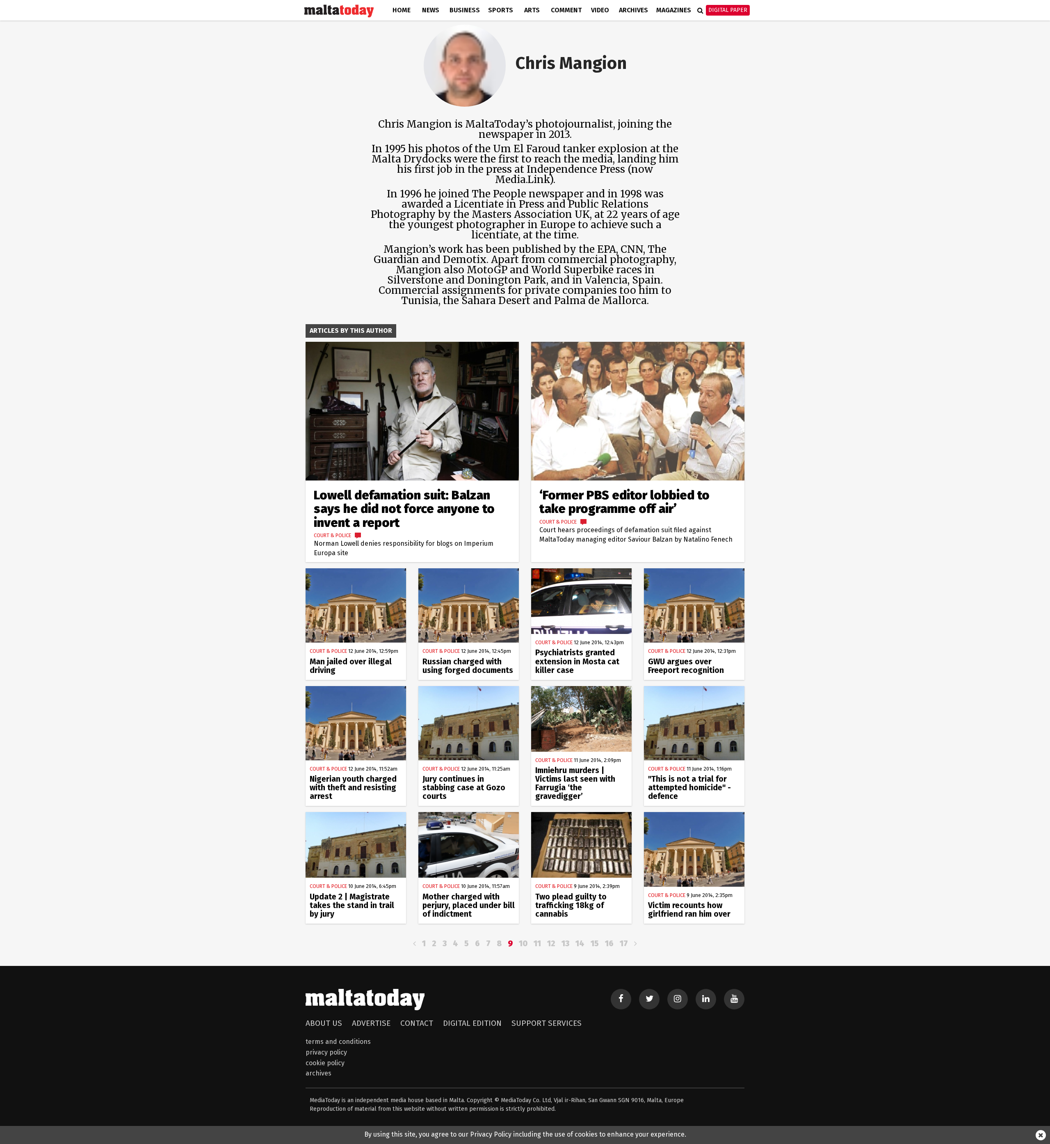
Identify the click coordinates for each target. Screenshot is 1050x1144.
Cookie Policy (325, 1063)
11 (537, 943)
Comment (566, 10)
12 (551, 943)
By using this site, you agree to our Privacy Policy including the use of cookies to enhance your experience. (525, 1134)
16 (609, 943)
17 (624, 943)
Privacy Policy (326, 1052)
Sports (500, 10)
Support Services (546, 1023)
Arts (532, 10)
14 (579, 943)
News (430, 10)
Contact (416, 1023)
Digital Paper (727, 10)
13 (565, 943)
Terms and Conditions (338, 1042)
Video (600, 10)
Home (402, 10)
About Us (324, 1023)
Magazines (673, 10)
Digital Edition (472, 1023)
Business (465, 10)
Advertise (371, 1023)
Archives (633, 10)
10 (523, 943)
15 (595, 943)
